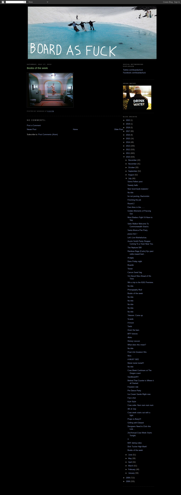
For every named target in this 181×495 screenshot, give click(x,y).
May (130, 458)
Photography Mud (135, 290)
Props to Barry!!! (134, 419)
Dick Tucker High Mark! (137, 447)
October (131, 167)
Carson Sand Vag (135, 272)
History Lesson (134, 341)
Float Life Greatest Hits (137, 352)
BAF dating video (135, 443)
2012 (128, 149)
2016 (128, 135)
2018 (128, 127)
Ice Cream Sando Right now (139, 394)
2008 (128, 481)
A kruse (131, 323)
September (133, 171)
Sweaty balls (133, 185)
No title (130, 193)
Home (75, 129)
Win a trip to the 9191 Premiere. (141, 282)
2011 (128, 153)
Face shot (132, 398)
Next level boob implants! (138, 189)
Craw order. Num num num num (140, 405)
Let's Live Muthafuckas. (137, 237)
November (132, 164)
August (131, 175)
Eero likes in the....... (136, 207)
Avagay (131, 258)
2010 (128, 157)
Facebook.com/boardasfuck (134, 73)
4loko (130, 337)
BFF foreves (133, 334)
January (131, 473)
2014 (128, 142)
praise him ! (132, 234)
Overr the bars (133, 330)
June (130, 455)
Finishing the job (134, 200)
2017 (128, 131)
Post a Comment (34, 125)
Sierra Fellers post (135, 182)
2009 (128, 478)
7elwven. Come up (135, 315)
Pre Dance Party (134, 391)
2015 (128, 139)
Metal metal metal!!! (136, 363)
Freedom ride (133, 387)
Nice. (130, 356)
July (130, 178)
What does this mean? (137, 345)
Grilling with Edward (136, 423)
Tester (130, 269)
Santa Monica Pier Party (138, 230)
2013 (128, 146)
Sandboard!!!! (133, 377)
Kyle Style (132, 402)
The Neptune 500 (135, 248)
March (131, 466)
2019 (128, 124)
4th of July (132, 409)
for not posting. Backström (138, 196)
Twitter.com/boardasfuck (133, 70)
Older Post (118, 129)
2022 (128, 120)
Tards (130, 326)
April (130, 462)
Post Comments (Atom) (48, 134)
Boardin (131, 265)
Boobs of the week (135, 293)
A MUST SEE (133, 359)
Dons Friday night (135, 261)
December (132, 160)
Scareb (130, 319)
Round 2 (131, 204)
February (132, 469)
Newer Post (31, 129)
